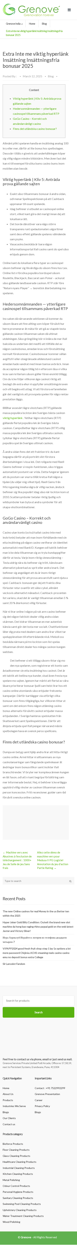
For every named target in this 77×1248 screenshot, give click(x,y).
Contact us (9, 1124)
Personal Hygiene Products (18, 1191)
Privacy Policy (42, 1106)
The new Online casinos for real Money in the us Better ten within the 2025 (36, 913)
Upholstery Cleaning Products (20, 1209)
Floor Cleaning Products (16, 1149)
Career (38, 1100)
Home (32, 23)
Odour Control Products (16, 1185)
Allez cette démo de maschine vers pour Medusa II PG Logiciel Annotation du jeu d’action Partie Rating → (52, 860)
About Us (8, 1094)
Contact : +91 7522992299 (50, 1088)
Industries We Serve (14, 1106)
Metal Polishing (11, 1179)
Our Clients (9, 1118)
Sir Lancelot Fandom (14, 963)
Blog (44, 23)
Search (39, 1012)
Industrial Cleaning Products (19, 1167)
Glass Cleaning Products (16, 1155)
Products (8, 1100)
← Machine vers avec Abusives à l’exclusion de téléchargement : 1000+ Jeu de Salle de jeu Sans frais (17, 860)
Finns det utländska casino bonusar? (35, 128)
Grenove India (13, 23)
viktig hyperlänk (13, 418)
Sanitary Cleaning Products (18, 1197)
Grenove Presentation (47, 1094)
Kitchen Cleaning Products (18, 1173)
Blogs (6, 1112)
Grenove (26, 1237)
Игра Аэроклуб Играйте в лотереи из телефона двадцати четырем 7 (35, 939)
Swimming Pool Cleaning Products (22, 1203)
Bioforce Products (13, 1143)
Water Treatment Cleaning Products (23, 1215)
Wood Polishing (11, 1221)
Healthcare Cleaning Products (19, 1161)
